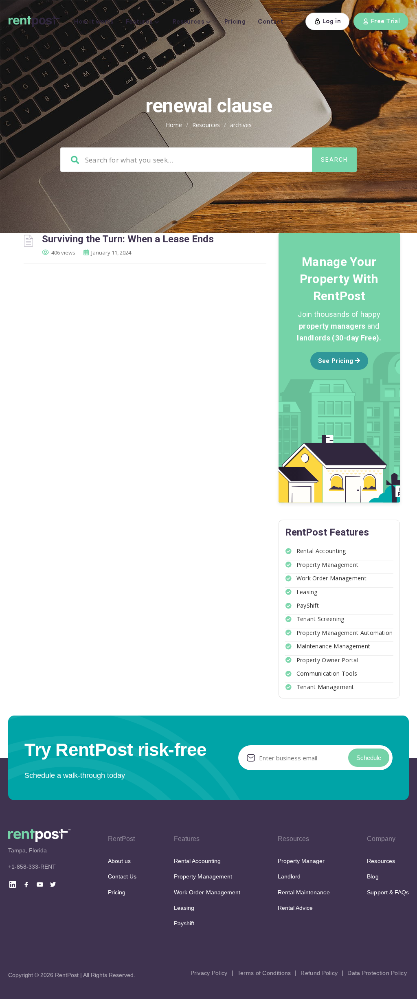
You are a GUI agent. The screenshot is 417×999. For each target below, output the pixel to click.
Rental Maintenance (304, 892)
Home (174, 125)
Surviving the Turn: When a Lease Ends (128, 239)
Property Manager (301, 861)
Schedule (368, 757)
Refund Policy (319, 973)
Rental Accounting (321, 551)
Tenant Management (325, 687)
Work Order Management (331, 578)
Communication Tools (327, 673)
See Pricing (336, 360)
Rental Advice (295, 908)
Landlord (289, 876)
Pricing (235, 22)
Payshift (184, 923)
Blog (372, 876)
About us (119, 861)
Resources (188, 22)
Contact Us (122, 876)
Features (139, 22)
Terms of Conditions (264, 973)
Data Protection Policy (377, 973)
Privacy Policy (209, 973)
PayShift (307, 605)
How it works (94, 22)
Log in (332, 21)
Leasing (307, 592)
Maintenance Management (333, 646)
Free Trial (385, 21)
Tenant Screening (320, 619)
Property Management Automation (344, 633)
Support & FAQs (388, 892)
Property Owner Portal (327, 660)
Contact (270, 22)
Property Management (327, 565)
